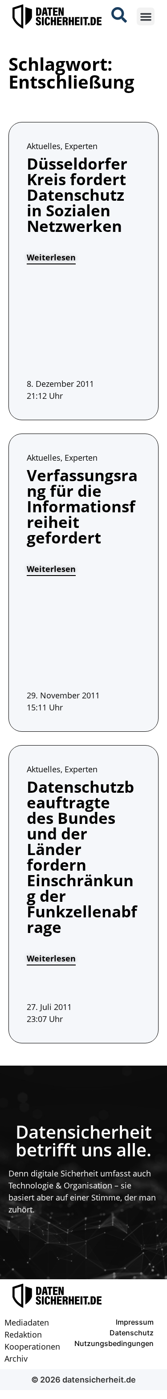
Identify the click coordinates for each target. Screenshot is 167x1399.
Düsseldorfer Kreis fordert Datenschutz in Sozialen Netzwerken (77, 194)
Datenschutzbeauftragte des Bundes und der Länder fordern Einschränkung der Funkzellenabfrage (82, 856)
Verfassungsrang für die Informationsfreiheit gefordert (82, 506)
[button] (146, 17)
